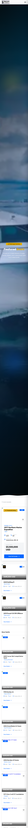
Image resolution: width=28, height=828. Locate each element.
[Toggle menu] (25, 2)
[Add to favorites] (23, 519)
